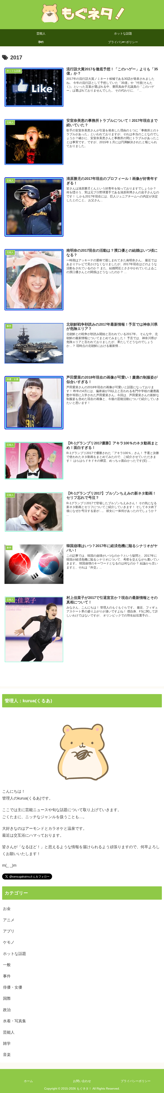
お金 (7, 909)
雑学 (7, 1043)
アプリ (9, 931)
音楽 (7, 1054)
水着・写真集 (14, 1021)
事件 (7, 976)
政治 (7, 1010)
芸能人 (9, 1032)
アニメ (9, 920)
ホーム (28, 1081)
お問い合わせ (82, 1081)
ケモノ (9, 942)
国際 (7, 998)
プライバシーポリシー (136, 1081)
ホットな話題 (14, 954)
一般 (7, 965)
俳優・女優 (12, 987)
